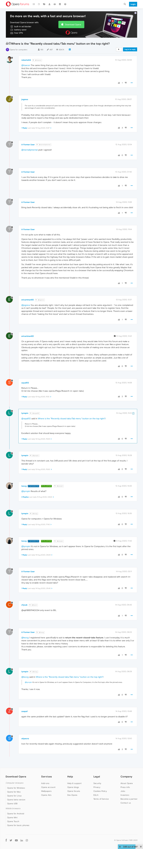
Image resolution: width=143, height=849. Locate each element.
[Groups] (54, 4)
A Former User (28, 144)
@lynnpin (35, 455)
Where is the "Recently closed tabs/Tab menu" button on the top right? (71, 418)
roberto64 (26, 60)
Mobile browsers (13, 808)
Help (70, 776)
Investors (125, 795)
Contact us (126, 803)
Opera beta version (16, 799)
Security (97, 783)
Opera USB (12, 803)
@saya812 (35, 413)
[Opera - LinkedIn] (21, 840)
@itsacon (38, 60)
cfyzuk (24, 605)
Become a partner (129, 799)
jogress (24, 99)
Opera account (48, 787)
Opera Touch (13, 821)
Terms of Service (101, 799)
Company (126, 776)
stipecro (25, 738)
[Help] (65, 4)
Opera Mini (12, 817)
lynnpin (24, 413)
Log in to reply (130, 49)
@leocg (34, 513)
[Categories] (33, 4)
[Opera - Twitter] (11, 840)
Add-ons (45, 783)
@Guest (34, 605)
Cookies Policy (100, 791)
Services (46, 776)
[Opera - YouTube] (16, 840)
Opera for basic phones (18, 825)
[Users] (49, 4)
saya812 (25, 383)
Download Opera (73, 24)
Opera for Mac (14, 792)
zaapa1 (24, 711)
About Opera (127, 783)
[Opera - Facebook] (6, 840)
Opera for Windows (16, 788)
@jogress (41, 300)
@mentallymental (45, 144)
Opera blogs (73, 787)
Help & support (74, 783)
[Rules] (60, 4)
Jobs (123, 791)
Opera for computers (18, 50)
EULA (95, 795)
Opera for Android (15, 813)
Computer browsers (14, 783)
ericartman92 (27, 300)
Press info (125, 787)
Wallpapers (46, 791)
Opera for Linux (14, 796)
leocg (24, 486)
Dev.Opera (72, 795)
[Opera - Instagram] (26, 840)
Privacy (96, 787)
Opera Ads (46, 795)
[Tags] (44, 4)
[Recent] (39, 4)
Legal (96, 776)
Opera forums (73, 791)
